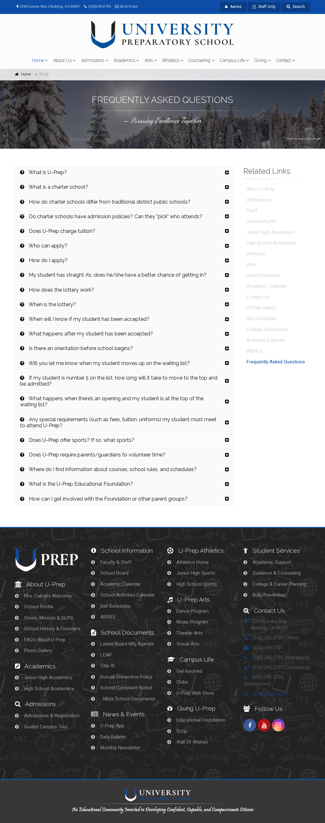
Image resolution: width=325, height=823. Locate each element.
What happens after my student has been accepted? (90, 334)
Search (299, 6)
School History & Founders (51, 628)
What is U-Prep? (47, 172)
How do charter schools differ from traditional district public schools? (109, 202)
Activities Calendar (266, 340)
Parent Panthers (263, 275)
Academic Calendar (267, 286)
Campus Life (232, 60)
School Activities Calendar (127, 595)
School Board (114, 573)
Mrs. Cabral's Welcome (47, 596)
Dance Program (192, 611)
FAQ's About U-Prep (44, 640)
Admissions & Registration (51, 715)
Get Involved (188, 671)
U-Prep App (111, 726)
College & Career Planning (279, 584)
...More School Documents (127, 699)
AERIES (254, 351)
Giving (260, 60)
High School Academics (271, 243)
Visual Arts (187, 644)
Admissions (92, 60)
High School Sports (196, 584)
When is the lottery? (52, 304)
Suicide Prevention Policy (125, 677)
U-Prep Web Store (194, 693)
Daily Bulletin (112, 737)
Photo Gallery (37, 650)
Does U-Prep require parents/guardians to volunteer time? (96, 455)
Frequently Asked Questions (276, 362)
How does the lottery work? (61, 290)
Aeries (236, 6)
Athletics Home (192, 562)
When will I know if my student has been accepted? (88, 319)
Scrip (181, 731)
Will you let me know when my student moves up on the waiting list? (109, 363)
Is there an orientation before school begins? (80, 348)
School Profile (261, 221)
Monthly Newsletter (120, 748)
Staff (252, 210)
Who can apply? (47, 246)
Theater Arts (189, 633)
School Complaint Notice (125, 688)
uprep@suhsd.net (269, 693)
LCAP (105, 655)
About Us (62, 60)
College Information (267, 329)
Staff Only (266, 6)
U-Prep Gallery (261, 308)
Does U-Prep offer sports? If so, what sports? (81, 440)
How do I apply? (48, 260)
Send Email (129, 6)
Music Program (191, 622)
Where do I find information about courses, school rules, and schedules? (112, 469)
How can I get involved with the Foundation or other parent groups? (108, 499)
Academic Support (271, 562)
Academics (124, 60)
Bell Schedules (262, 318)
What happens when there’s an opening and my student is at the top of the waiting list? (111, 401)
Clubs (181, 682)
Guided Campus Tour (45, 727)
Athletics (170, 60)
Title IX (107, 666)
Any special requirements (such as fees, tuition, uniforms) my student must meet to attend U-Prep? (118, 422)
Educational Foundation (200, 720)
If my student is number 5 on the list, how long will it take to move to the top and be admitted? (118, 381)
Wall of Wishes (191, 742)
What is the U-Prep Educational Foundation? (80, 484)
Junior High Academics (271, 232)
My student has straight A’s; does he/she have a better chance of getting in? (117, 275)
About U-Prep (261, 189)
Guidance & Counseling (276, 573)
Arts (149, 60)
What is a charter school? (58, 187)
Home (38, 60)
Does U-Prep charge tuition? (61, 231)
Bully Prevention (268, 595)
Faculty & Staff (115, 562)
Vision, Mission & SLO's (48, 618)
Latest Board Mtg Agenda (126, 644)
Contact (283, 60)
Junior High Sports (195, 573)
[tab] (124, 172)
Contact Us (258, 297)
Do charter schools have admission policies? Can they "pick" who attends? (115, 216)
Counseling (199, 60)
